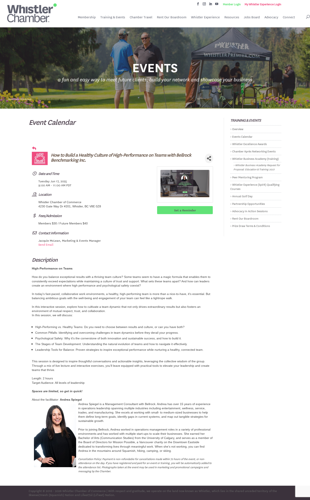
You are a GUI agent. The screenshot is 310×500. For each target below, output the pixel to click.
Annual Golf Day (242, 196)
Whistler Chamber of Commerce (84, 490)
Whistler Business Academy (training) (255, 158)
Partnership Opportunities (248, 203)
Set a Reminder (185, 210)
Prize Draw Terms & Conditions (251, 225)
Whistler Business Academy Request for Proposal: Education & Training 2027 (256, 167)
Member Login (232, 4)
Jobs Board (252, 17)
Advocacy (271, 17)
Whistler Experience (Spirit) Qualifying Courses (254, 186)
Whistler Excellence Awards (249, 143)
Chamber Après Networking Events (254, 151)
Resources (231, 17)
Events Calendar (242, 136)
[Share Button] (209, 158)
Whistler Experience (205, 17)
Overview (237, 129)
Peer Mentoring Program (247, 177)
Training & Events (112, 17)
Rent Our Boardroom (171, 17)
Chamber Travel (141, 17)
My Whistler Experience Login (263, 4)
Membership (87, 17)
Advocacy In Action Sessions (250, 211)
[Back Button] (34, 148)
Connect (289, 17)
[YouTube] (216, 5)
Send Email (45, 244)
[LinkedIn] (210, 5)
